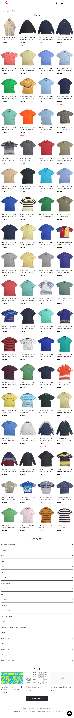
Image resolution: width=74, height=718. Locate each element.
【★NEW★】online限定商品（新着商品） (13, 627)
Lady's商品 (4, 578)
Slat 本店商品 (5, 600)
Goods (3, 594)
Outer (2, 555)
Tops (7, 11)
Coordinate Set (6, 583)
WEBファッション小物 (7, 655)
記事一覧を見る (37, 698)
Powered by (35, 714)
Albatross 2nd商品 (6, 616)
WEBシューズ (5, 649)
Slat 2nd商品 (5, 605)
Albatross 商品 (5, 611)
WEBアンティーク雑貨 (7, 660)
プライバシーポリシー (28, 708)
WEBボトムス (5, 644)
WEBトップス (5, 638)
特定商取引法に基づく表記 (44, 708)
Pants (2, 567)
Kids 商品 (3, 572)
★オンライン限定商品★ (8, 544)
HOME (3, 11)
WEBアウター (5, 633)
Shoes (3, 589)
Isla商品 (3, 622)
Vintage (3, 550)
